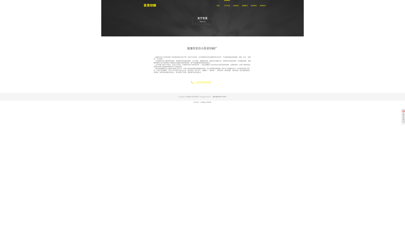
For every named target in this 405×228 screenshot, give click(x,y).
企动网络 (202, 102)
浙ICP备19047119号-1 (220, 97)
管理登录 (208, 102)
